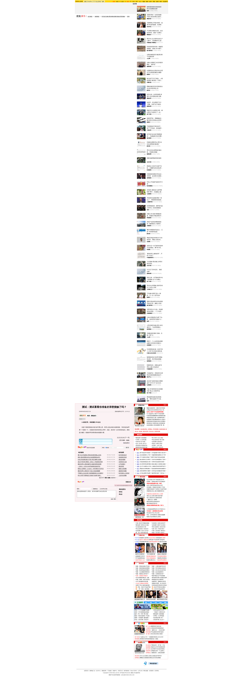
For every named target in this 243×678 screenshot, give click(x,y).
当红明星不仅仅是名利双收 (158, 649)
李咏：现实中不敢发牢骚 (144, 587)
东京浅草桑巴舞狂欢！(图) (142, 577)
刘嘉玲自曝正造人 (151, 560)
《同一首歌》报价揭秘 (143, 589)
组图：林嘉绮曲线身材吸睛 (143, 568)
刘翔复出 (150, 429)
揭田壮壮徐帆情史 (139, 554)
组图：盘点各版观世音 (157, 572)
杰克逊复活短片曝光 (139, 507)
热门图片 (148, 633)
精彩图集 (137, 639)
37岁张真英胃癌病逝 (139, 497)
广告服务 (109, 670)
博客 (154, 1)
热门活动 (137, 637)
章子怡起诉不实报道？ (145, 452)
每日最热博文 (143, 429)
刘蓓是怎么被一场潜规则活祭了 (157, 417)
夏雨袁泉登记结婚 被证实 (153, 501)
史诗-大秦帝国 (150, 485)
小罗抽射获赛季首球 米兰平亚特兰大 (156, 509)
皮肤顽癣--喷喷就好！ (157, 441)
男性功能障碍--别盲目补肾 (158, 527)
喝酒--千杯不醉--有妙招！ (158, 532)
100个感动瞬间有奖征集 (142, 581)
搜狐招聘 (104, 670)
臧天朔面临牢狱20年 (152, 503)
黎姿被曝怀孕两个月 (140, 599)
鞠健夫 (148, 408)
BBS (161, 1)
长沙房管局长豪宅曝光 (145, 464)
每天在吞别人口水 (139, 653)
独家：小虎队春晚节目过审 (159, 566)
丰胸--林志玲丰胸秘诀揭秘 (142, 523)
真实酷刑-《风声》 (139, 487)
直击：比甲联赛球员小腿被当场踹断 (156, 514)
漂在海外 (137, 655)
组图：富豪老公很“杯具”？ (142, 573)
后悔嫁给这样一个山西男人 (158, 650)
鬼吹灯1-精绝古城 (143, 539)
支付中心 (98, 670)
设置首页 (86, 670)
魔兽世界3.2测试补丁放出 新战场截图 (89, 471)
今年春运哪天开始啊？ (145, 473)
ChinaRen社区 (141, 642)
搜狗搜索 (82, 447)
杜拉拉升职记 (152, 537)
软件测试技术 (123, 455)
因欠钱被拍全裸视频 (139, 416)
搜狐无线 (142, 535)
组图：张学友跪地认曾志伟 (159, 568)
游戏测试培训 (123, 457)
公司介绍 (140, 670)
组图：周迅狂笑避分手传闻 (143, 566)
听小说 (137, 539)
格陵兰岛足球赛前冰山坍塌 (154, 516)
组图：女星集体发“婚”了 (158, 573)
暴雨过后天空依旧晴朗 (155, 657)
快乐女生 (151, 431)
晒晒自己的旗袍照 (144, 657)
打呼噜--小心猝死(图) (141, 439)
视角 (138, 457)
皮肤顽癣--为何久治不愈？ (142, 530)
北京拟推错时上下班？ (145, 455)
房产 (137, 1)
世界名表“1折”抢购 (140, 441)
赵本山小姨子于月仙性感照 (157, 413)
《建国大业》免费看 (152, 499)
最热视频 (142, 477)
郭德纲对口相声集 (144, 537)
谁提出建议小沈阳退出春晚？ (159, 464)
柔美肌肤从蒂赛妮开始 (141, 445)
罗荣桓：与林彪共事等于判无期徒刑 (156, 481)
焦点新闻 (148, 645)
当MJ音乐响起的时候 (159, 589)
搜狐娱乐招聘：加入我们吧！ (159, 583)
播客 (147, 1)
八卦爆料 (148, 628)
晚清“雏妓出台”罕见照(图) (158, 575)
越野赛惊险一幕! (139, 517)
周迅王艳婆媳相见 (151, 558)
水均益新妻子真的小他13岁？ (159, 452)
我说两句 (165, 1)
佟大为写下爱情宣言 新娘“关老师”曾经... (90, 475)
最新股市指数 (123, 471)
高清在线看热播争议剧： (153, 483)
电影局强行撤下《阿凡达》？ (159, 473)
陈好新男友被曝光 (162, 560)
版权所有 (138, 672)
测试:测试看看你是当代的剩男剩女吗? (89, 457)
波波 (148, 425)
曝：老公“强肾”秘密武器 (142, 532)
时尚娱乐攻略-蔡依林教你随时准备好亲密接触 (113, 16)
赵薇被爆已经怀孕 (140, 556)
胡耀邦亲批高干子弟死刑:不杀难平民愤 (156, 489)
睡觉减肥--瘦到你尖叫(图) (142, 525)
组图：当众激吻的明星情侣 (143, 572)
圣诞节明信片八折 (140, 560)
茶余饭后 (141, 563)
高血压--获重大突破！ (157, 443)
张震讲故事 (159, 537)
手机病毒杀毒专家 (144, 541)
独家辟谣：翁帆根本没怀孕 (159, 581)
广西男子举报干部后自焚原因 (157, 457)
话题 (138, 466)
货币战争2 (162, 539)
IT (130, 1)
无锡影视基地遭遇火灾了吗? (159, 455)
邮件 (150, 1)
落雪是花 (149, 423)
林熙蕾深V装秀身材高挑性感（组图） (149, 639)
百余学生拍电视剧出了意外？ (159, 459)
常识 (138, 461)
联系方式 (120, 670)
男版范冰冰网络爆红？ (145, 468)
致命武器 (156, 485)
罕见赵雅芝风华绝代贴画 (157, 632)
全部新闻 (151, 670)
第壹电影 (148, 630)
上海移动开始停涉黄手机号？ (159, 466)
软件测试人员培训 (124, 473)
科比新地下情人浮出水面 (153, 513)
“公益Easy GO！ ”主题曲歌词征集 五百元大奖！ (152, 637)
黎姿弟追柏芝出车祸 (162, 599)
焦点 (138, 455)
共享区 (137, 541)
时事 (138, 471)
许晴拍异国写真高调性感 (157, 628)
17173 (94, 1)
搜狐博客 (141, 405)
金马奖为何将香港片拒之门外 (156, 410)
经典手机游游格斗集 (154, 541)
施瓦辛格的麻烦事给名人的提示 (157, 419)
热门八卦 (148, 626)
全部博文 (156, 670)
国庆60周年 (146, 431)
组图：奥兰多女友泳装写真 (159, 570)
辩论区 (120, 494)
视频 (144, 1)
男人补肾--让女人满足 (157, 437)
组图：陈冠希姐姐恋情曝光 (143, 570)
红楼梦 (163, 537)
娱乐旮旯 (148, 649)
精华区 (120, 491)
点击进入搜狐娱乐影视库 (142, 583)
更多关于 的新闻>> (107, 477)
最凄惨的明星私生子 (140, 634)
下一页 (127, 437)
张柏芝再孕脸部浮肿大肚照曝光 (157, 421)
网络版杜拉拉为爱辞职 (157, 579)
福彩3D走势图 (163, 541)
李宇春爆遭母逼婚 (140, 558)
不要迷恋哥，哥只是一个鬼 (158, 645)
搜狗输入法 (92, 670)
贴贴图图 (148, 647)
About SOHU (133, 670)
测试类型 (121, 466)
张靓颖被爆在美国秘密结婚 (158, 415)
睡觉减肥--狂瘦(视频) (141, 437)
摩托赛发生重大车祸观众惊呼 (159, 577)
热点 (138, 468)
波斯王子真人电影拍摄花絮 (143, 585)
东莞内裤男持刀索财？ (145, 471)
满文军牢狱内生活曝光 (159, 587)
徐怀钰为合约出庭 (150, 599)
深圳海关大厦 (123, 462)
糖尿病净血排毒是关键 (141, 447)
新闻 (128, 16)
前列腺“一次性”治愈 (157, 445)
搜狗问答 (139, 450)
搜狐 (85, 1)
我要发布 (128, 482)
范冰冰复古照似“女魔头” (157, 633)
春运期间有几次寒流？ (145, 459)
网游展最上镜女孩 (139, 425)
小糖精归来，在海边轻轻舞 (158, 652)
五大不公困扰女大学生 (145, 466)
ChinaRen (89, 1)
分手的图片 (122, 464)
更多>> (165, 405)
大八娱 (148, 413)
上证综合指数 (123, 475)
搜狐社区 (141, 623)
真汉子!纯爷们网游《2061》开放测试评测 (90, 462)
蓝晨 (148, 419)
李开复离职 (156, 429)
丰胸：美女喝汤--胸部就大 (158, 530)
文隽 (148, 410)
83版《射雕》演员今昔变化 (143, 579)
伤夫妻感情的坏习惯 (141, 527)
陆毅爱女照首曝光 (162, 558)
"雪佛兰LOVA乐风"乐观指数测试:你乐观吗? (90, 473)
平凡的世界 (156, 539)
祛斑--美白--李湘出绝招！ (158, 528)
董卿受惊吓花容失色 (156, 626)
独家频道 (97, 16)
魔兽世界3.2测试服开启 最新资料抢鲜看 (89, 464)
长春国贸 (149, 415)
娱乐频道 (90, 16)
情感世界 (148, 650)
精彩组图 (148, 632)
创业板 (140, 431)
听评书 (137, 537)
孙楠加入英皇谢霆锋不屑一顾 (156, 425)
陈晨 (148, 421)
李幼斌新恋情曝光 (162, 556)
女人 (140, 1)
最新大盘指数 (123, 468)
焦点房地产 (99, 1)
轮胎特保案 (162, 429)
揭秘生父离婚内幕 (161, 554)
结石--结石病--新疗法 (141, 443)
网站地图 (145, 670)
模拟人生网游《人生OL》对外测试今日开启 (91, 468)
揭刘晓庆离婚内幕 (151, 556)
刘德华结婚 (157, 431)
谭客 (148, 417)
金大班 (161, 485)
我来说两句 (118, 411)
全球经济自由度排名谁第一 (158, 461)
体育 (117, 1)
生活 (138, 459)
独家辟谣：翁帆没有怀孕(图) (158, 408)
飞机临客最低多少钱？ (145, 461)
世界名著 (151, 539)
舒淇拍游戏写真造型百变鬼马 (159, 585)
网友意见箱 (153, 663)
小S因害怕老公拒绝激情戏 (158, 423)
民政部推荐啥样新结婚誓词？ (159, 468)
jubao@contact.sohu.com (127, 675)
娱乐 (123, 1)
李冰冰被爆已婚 (151, 554)
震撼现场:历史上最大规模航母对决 (155, 491)
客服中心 (115, 670)
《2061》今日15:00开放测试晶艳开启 (89, 466)
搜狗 (103, 1)
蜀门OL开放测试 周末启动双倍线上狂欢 (89, 455)
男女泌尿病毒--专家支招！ (142, 528)
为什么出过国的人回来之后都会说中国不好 (151, 655)
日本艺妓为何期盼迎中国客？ (159, 471)
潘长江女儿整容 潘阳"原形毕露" (155, 495)
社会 (138, 473)
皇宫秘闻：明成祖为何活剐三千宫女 (156, 487)
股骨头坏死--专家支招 (157, 447)
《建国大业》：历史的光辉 (158, 630)
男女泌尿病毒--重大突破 (158, 439)
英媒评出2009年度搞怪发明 (158, 647)
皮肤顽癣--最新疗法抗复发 (158, 525)
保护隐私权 (126, 670)
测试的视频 (122, 459)
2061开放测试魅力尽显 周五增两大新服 (89, 459)
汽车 (133, 1)
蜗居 (160, 483)
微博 (157, 1)
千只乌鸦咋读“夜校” (145, 457)
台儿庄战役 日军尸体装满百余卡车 (155, 479)
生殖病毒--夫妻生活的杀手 (158, 523)
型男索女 (148, 652)
